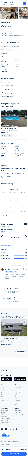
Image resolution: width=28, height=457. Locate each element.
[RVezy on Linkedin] (17, 429)
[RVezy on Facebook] (2, 429)
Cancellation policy (6, 422)
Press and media (5, 393)
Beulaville (21, 317)
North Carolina (13, 317)
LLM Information (19, 414)
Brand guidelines (5, 395)
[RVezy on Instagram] (10, 429)
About (2, 387)
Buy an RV (17, 393)
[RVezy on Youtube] (6, 429)
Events (16, 402)
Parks (16, 404)
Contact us (18, 412)
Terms (2, 444)
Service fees (4, 420)
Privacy (8, 444)
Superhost (17, 400)
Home (2, 316)
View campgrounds (7, 106)
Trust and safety (5, 418)
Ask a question (14, 237)
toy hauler (15, 316)
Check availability (14, 454)
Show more (4, 53)
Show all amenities (7, 96)
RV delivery (4, 412)
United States (4, 317)
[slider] (3, 25)
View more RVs (21, 351)
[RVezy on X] (13, 429)
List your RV (18, 389)
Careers (3, 391)
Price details (23, 449)
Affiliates (3, 396)
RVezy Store (4, 400)
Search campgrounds (20, 395)
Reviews (3, 398)
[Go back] (2, 9)
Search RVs (18, 387)
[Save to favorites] (25, 321)
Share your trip (5, 424)
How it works (4, 410)
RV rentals (8, 316)
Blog (2, 389)
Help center (18, 410)
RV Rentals (17, 391)
